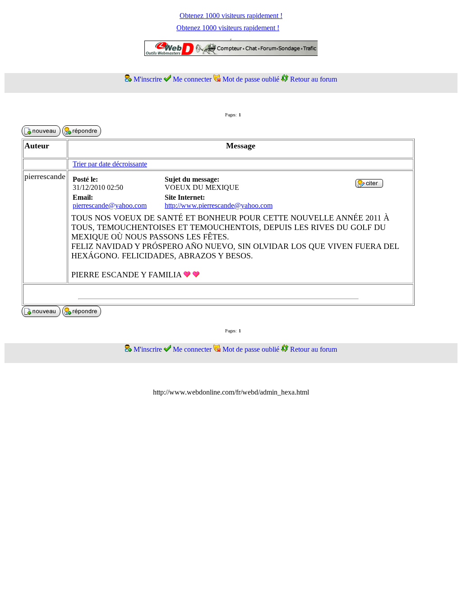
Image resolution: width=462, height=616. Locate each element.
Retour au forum (313, 79)
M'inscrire (148, 79)
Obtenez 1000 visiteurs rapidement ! (231, 15)
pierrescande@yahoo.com (110, 205)
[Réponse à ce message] (369, 185)
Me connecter (192, 79)
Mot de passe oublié (250, 79)
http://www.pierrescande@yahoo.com (219, 205)
